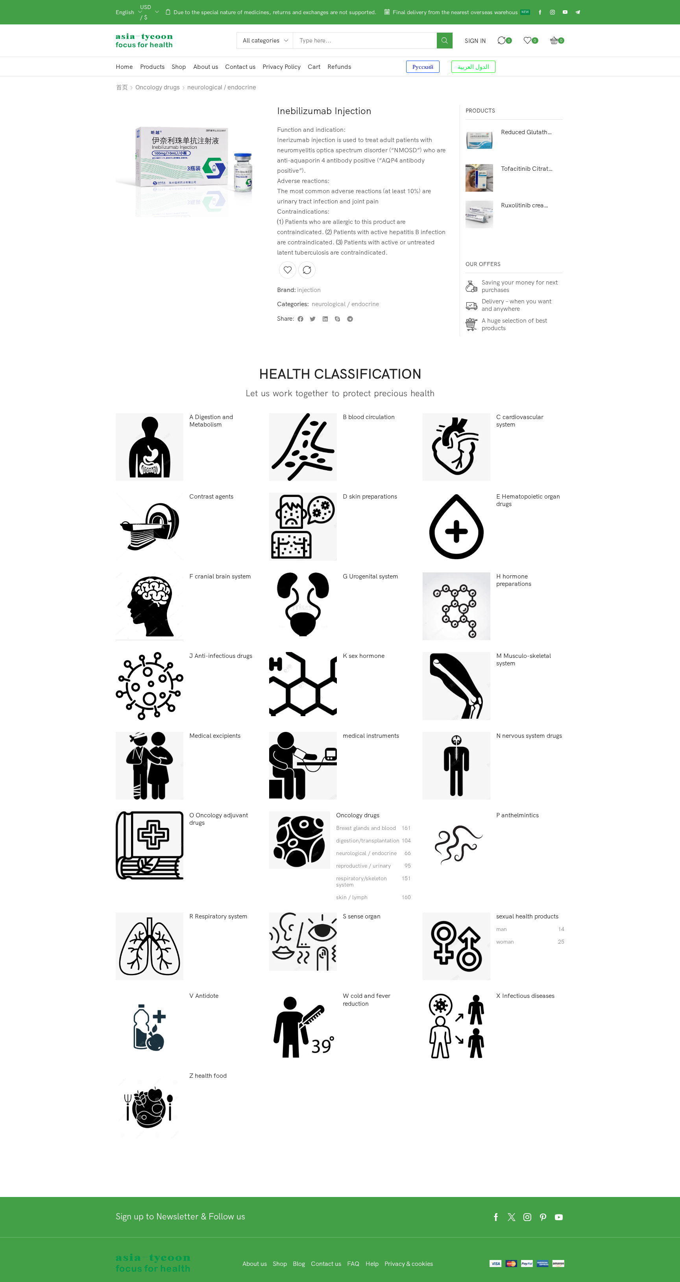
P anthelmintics (517, 815)
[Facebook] (540, 12)
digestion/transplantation (373, 840)
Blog (299, 1263)
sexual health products (527, 916)
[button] (475, 41)
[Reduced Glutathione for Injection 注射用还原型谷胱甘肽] (479, 141)
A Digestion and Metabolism (211, 420)
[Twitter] (512, 1217)
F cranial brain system (220, 576)
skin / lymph (373, 897)
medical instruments (371, 735)
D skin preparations (370, 496)
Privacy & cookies (408, 1263)
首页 (122, 87)
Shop (280, 1263)
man (530, 929)
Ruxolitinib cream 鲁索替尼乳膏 (527, 205)
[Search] (445, 40)
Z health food (208, 1075)
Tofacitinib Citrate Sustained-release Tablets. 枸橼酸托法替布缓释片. (527, 168)
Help (372, 1263)
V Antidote (203, 995)
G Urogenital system (370, 576)
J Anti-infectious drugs (220, 655)
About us (254, 1263)
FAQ (353, 1263)
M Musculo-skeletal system (523, 659)
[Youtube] (565, 12)
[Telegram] (577, 12)
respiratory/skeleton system (373, 882)
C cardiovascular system (519, 420)
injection (309, 290)
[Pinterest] (543, 1217)
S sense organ (362, 916)
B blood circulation (369, 417)
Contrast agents (211, 496)
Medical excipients (214, 735)
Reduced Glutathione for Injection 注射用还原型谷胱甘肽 (527, 132)
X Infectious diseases (525, 995)
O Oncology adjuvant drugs (218, 818)
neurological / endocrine (221, 87)
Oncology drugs (157, 87)
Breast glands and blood (373, 828)
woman (530, 941)
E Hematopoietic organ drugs (528, 500)
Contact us (326, 1263)
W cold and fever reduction (366, 999)
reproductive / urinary (373, 866)
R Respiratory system (218, 916)
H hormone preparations (513, 580)
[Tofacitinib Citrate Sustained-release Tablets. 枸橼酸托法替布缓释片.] (479, 178)
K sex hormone (363, 655)
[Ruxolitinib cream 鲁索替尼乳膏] (479, 214)
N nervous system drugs (529, 735)
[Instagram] (552, 12)
